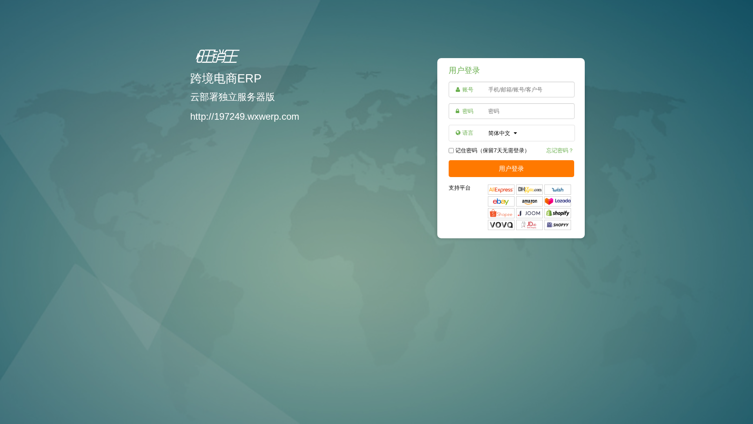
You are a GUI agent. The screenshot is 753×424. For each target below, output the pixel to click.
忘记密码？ (560, 150)
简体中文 (500, 133)
